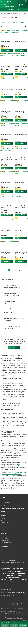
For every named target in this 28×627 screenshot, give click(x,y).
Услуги (3, 505)
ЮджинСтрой (16, 464)
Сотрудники (3, 529)
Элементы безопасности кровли (13, 575)
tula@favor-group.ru (7, 589)
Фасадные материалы (7, 579)
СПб (9, 6)
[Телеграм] (19, 5)
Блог (2, 549)
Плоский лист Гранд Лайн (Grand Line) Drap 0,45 (7, 230)
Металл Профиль (16, 452)
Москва (6, 6)
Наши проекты (5, 502)
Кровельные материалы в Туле (8, 611)
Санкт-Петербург (10, 595)
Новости (3, 518)
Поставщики (3, 551)
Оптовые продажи (5, 553)
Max (17, 603)
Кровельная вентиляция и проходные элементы (12, 569)
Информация (5, 546)
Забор (17, 581)
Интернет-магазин (14, 9)
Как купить (4, 533)
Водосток (11, 581)
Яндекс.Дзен (21, 603)
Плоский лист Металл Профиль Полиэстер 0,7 (6, 135)
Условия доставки (5, 538)
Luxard (12, 459)
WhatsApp (14, 603)
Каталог (3, 497)
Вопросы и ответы (5, 556)
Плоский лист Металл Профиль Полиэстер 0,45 (7, 88)
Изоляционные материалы (14, 577)
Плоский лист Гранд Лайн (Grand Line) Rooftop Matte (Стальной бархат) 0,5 (7, 159)
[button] (7, 50)
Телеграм (10, 603)
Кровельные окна (21, 573)
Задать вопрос (14, 347)
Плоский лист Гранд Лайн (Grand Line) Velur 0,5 (21, 206)
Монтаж (3, 500)
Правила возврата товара (6, 542)
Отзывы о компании (5, 522)
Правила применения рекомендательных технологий (12, 562)
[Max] (22, 5)
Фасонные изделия (21, 579)
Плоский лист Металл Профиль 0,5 (6, 183)
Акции (3, 511)
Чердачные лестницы (8, 573)
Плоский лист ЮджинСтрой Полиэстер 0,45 (21, 135)
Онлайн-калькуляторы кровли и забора (12, 508)
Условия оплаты (4, 536)
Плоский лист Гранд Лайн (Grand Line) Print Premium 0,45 (21, 159)
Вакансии (3, 520)
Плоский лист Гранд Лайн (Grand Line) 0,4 (7, 206)
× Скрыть (24, 620)
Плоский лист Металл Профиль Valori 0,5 (6, 253)
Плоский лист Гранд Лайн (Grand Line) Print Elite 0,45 (21, 65)
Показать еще (14, 265)
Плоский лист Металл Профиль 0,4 (6, 112)
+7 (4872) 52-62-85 (9, 4)
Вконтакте (6, 603)
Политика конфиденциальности (8, 560)
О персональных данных (6, 558)
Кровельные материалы (14, 571)
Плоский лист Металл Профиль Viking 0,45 (20, 112)
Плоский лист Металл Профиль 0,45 (20, 230)
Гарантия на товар (5, 540)
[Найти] (21, 1)
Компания (4, 515)
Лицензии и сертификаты (6, 524)
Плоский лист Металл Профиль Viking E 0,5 (20, 88)
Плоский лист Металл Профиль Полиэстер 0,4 (6, 65)
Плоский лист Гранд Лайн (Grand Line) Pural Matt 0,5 (21, 253)
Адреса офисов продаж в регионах (8, 526)
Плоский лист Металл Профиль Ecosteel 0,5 (6, 42)
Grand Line (4, 443)
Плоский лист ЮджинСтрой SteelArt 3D (21, 42)
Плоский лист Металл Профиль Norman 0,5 (20, 183)
